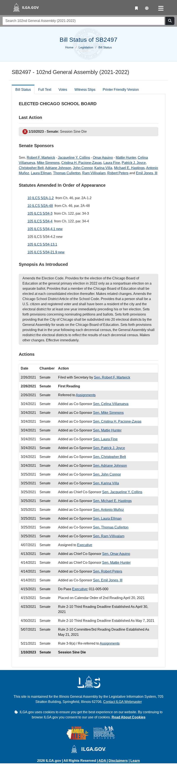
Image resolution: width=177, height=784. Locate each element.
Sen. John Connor (107, 474)
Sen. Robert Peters (107, 571)
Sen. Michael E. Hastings (112, 501)
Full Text (44, 89)
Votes (62, 89)
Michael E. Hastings (129, 168)
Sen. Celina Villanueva (110, 404)
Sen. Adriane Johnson (110, 465)
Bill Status (23, 89)
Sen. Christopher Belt (109, 457)
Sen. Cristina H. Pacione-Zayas (117, 421)
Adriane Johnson (58, 168)
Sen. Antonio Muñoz (108, 509)
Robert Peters (117, 173)
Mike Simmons (48, 163)
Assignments (86, 395)
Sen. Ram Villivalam (108, 536)
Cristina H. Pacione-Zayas (81, 163)
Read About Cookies (128, 717)
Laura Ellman (41, 173)
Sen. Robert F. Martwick (112, 377)
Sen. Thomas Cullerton (110, 527)
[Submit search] (169, 21)
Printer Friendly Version (121, 89)
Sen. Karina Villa (106, 483)
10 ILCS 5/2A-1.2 (40, 198)
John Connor (83, 168)
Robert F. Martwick (41, 157)
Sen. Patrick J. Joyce (109, 448)
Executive (84, 545)
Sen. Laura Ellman (107, 518)
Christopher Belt (31, 168)
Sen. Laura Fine (105, 439)
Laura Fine (111, 163)
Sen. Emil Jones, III (107, 580)
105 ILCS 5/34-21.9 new (46, 252)
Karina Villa (103, 168)
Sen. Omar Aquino (116, 554)
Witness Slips (84, 89)
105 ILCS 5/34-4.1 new (45, 229)
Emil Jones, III (146, 173)
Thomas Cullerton (67, 173)
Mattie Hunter (126, 157)
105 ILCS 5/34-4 (39, 221)
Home (69, 47)
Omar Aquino (103, 157)
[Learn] (136, 8)
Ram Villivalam (94, 173)
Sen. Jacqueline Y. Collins (122, 492)
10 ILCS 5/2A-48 (40, 206)
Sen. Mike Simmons (108, 412)
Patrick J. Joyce (134, 163)
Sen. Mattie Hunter (107, 430)
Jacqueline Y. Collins (74, 157)
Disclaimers (118, 760)
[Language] (146, 8)
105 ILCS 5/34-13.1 (42, 244)
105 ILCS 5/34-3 (39, 213)
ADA (102, 760)
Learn (135, 760)
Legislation (86, 47)
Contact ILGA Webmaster (122, 702)
